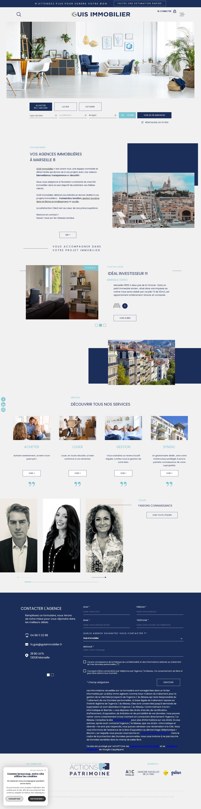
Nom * (86, 607)
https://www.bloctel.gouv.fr (155, 733)
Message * (88, 647)
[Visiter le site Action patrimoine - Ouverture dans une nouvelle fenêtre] (89, 777)
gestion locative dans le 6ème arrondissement (67, 200)
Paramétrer (14, 799)
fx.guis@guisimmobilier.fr (46, 644)
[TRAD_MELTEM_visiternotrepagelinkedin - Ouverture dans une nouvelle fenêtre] (3, 404)
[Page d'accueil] (100, 14)
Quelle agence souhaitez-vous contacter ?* (115, 633)
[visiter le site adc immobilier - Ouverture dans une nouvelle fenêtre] (130, 773)
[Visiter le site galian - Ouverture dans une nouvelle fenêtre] (176, 772)
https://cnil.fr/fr (122, 720)
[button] (96, 325)
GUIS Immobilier (44, 168)
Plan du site (113, 797)
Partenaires (140, 797)
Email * (86, 620)
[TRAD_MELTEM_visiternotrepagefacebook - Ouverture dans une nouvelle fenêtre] (3, 399)
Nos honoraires (100, 797)
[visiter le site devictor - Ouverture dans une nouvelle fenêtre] (148, 773)
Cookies (171, 797)
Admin (149, 797)
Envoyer (168, 682)
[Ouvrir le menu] (182, 14)
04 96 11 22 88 (39, 635)
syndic (75, 201)
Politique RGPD (160, 797)
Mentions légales (127, 797)
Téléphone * (143, 620)
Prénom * (141, 607)
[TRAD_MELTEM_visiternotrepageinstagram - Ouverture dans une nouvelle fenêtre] (3, 410)
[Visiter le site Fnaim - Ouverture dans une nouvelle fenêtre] (165, 773)
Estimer (90, 106)
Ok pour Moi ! (36, 799)
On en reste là (36, 770)
